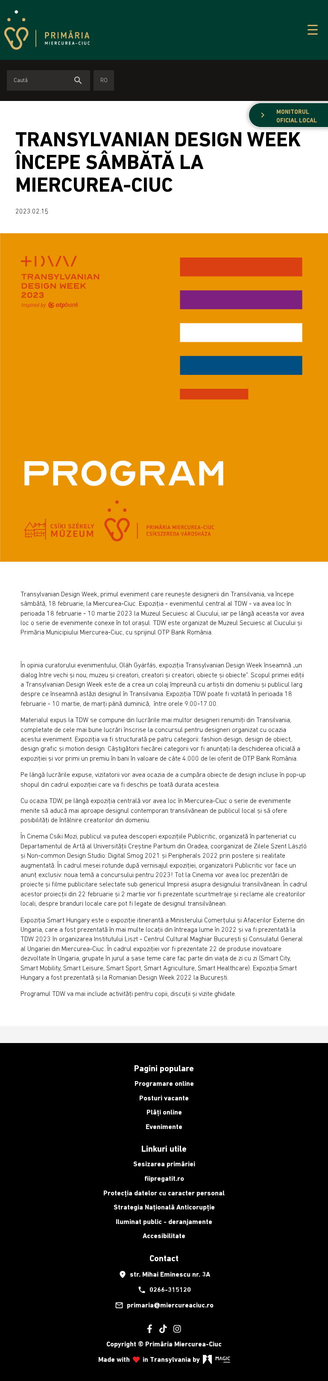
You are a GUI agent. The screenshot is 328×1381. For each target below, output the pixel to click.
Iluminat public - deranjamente (164, 1222)
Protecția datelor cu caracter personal (164, 1193)
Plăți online (164, 1112)
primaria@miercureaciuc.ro (164, 1305)
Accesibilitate (164, 1236)
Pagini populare (164, 1068)
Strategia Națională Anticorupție (164, 1207)
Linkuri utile (164, 1149)
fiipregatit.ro (164, 1178)
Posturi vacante (164, 1098)
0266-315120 (164, 1290)
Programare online (164, 1083)
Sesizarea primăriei (164, 1164)
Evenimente (164, 1127)
